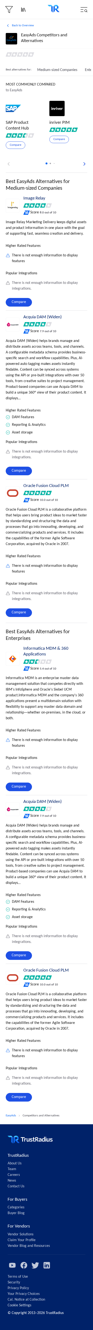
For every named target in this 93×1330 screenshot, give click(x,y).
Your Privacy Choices (24, 1294)
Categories (16, 1207)
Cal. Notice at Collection (26, 1300)
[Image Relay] (13, 206)
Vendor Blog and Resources (29, 1246)
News (12, 1181)
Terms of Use (18, 1277)
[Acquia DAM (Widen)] (13, 324)
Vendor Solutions (20, 1234)
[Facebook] (24, 1265)
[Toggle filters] (9, 9)
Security (14, 1282)
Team (12, 1169)
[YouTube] (12, 1265)
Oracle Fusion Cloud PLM (46, 486)
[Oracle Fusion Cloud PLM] (13, 493)
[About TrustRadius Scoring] (26, 213)
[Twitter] (35, 1265)
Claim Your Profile (22, 1240)
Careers (14, 1175)
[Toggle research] (23, 9)
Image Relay (34, 198)
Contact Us (16, 1186)
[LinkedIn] (47, 1265)
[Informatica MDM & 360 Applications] (13, 659)
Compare (19, 302)
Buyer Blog (16, 1213)
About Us (14, 1163)
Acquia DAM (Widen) (42, 317)
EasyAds (11, 1115)
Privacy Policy (18, 1288)
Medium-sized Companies (57, 70)
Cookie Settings (19, 1305)
